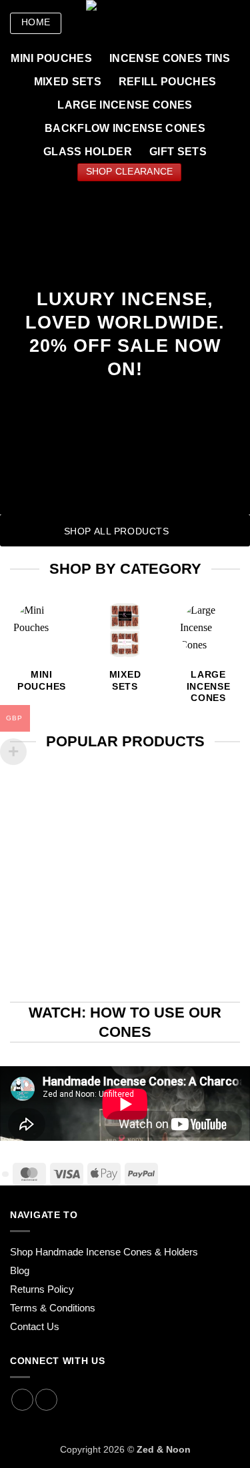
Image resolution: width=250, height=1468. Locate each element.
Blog (19, 1270)
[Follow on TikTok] (46, 1400)
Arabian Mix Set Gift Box (125, 855)
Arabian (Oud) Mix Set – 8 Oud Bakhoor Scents (42, 867)
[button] (233, 23)
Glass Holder (87, 151)
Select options (208, 957)
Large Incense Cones (124, 105)
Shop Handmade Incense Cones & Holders (104, 1251)
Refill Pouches (167, 81)
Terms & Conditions (52, 1307)
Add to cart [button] (42, 946)
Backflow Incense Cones (125, 128)
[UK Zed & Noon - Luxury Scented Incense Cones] (128, 23)
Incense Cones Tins (170, 58)
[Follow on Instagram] (22, 1400)
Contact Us (34, 1326)
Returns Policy (42, 1289)
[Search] (202, 23)
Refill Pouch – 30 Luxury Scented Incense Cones (208, 873)
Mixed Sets (67, 81)
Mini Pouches (51, 58)
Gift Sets (178, 151)
